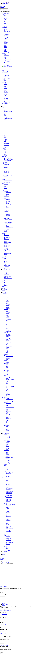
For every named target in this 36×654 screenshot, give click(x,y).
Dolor (4, 142)
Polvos (5, 64)
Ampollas (5, 16)
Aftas (4, 234)
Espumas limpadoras (7, 31)
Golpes (5, 187)
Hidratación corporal (8, 539)
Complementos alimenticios (9, 488)
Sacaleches (7, 442)
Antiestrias (5, 43)
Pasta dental (5, 238)
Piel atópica (5, 49)
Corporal (3, 40)
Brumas (5, 19)
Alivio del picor (8, 536)
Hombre (5, 326)
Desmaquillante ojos (6, 30)
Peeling (7, 323)
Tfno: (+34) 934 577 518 (5, 2)
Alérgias (5, 154)
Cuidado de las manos (7, 263)
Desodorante (5, 230)
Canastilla (7, 452)
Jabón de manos (6, 243)
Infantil (5, 113)
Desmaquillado (6, 39)
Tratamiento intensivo (7, 102)
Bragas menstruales (6, 249)
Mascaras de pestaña (7, 61)
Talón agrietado (6, 244)
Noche (5, 23)
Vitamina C (5, 151)
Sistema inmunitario (6, 425)
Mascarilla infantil (8, 500)
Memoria (5, 147)
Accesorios (5, 54)
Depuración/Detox (8, 411)
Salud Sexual (7, 511)
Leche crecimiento (8, 438)
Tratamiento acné (6, 52)
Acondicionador (6, 191)
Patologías (3, 135)
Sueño (6, 422)
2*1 (4, 552)
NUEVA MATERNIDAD (5, 433)
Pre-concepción (8, 462)
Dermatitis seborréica (5, 103)
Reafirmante (5, 51)
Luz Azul (5, 115)
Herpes (5, 146)
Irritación (7, 303)
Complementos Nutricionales (8, 111)
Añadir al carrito (3, 596)
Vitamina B (5, 150)
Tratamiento (5, 81)
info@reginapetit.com (3, 633)
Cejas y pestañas (6, 294)
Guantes (5, 264)
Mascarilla (5, 22)
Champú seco (6, 211)
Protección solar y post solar (8, 219)
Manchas (5, 177)
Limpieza (5, 80)
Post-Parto (3, 179)
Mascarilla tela (6, 267)
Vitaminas (3, 148)
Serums (5, 86)
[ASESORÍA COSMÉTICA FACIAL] (7, 66)
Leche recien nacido (6, 174)
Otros (4, 268)
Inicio (3, 291)
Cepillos (7, 443)
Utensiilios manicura (7, 245)
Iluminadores (7, 347)
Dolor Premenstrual (6, 143)
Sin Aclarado (7, 195)
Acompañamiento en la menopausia (9, 248)
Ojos (4, 62)
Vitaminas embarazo (8, 463)
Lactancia (5, 464)
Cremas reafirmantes (8, 473)
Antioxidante (5, 18)
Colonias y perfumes (5, 72)
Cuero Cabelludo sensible (9, 205)
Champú (5, 198)
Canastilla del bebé (4, 163)
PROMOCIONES (4, 551)
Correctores (5, 38)
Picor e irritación (8, 209)
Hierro (5, 149)
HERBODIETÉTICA (5, 397)
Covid (5, 258)
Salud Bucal (3, 281)
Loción (7, 449)
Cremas (5, 83)
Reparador (7, 194)
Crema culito (7, 446)
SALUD (3, 477)
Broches (7, 451)
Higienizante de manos (7, 265)
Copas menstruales (6, 251)
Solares (3, 107)
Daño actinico (6, 112)
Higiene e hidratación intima (8, 278)
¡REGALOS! (4, 292)
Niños (3, 183)
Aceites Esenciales (6, 157)
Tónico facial (6, 35)
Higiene (5, 76)
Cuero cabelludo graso (9, 204)
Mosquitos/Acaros (8, 418)
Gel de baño (7, 448)
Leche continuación (6, 172)
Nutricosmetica (6, 92)
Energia (5, 144)
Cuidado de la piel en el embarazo (7, 175)
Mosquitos (5, 188)
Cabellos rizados (8, 201)
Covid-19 (5, 496)
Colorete (5, 57)
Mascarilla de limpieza (7, 34)
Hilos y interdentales (7, 237)
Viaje (4, 262)
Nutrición (7, 216)
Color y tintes (7, 272)
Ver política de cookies (9, 650)
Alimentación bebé (4, 170)
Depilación (5, 45)
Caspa (6, 202)
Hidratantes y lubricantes (7, 253)
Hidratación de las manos (7, 242)
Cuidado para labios (5, 71)
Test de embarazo (6, 256)
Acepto (2, 652)
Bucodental (3, 233)
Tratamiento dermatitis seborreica (8, 222)
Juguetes (5, 168)
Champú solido (8, 203)
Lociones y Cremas (6, 232)
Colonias (7, 445)
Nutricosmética (6, 354)
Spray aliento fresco (6, 239)
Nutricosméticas (6, 48)
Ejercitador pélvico (6, 252)
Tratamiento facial (6, 77)
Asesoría (5, 197)
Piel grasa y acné (8, 351)
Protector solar (6, 85)
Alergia (5, 137)
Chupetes (5, 166)
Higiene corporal (6, 277)
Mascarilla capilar (8, 489)
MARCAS (3, 554)
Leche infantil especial (7, 173)
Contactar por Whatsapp (5, 3)
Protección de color (8, 193)
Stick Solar (7, 388)
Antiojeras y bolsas (6, 37)
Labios (5, 114)
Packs (4, 553)
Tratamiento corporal (8, 330)
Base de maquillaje (6, 55)
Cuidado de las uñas (6, 240)
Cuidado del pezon (6, 181)
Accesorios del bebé (6, 434)
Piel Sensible (5, 117)
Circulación (5, 139)
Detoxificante (7, 206)
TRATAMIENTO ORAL (7, 160)
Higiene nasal (6, 167)
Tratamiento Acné (4, 94)
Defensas (5, 141)
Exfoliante (5, 46)
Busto (6, 299)
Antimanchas (6, 17)
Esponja (7, 447)
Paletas (5, 63)
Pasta (4, 284)
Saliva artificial (6, 285)
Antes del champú (6, 196)
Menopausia (7, 417)
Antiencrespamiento (8, 192)
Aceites (5, 15)
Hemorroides (7, 415)
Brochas (7, 343)
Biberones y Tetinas (6, 164)
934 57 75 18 (2, 631)
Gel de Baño (7, 524)
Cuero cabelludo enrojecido (9, 227)
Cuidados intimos (6, 229)
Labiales (5, 60)
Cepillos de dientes (6, 235)
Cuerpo (5, 95)
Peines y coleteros (6, 218)
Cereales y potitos (6, 171)
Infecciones (5, 155)
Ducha (5, 186)
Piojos (5, 260)
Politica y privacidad (5, 620)
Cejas (4, 56)
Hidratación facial (6, 275)
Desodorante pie (6, 241)
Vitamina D (5, 152)
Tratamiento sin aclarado (7, 223)
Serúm (5, 25)
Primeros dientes (8, 455)
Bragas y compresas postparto (8, 180)
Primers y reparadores (7, 65)
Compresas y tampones (7, 250)
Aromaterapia (4, 156)
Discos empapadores (7, 182)
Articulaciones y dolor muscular (10, 407)
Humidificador (8, 441)
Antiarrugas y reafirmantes (7, 36)
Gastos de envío (4, 614)
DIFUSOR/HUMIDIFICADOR (8, 159)
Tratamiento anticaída (9, 492)
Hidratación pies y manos (7, 276)
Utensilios (5, 26)
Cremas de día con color (7, 59)
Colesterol (5, 140)
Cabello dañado (8, 199)
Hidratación (5, 21)
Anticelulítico (6, 42)
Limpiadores (5, 84)
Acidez (5, 136)
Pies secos (7, 529)
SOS (4, 101)
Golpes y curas (8, 479)
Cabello (5, 110)
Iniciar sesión (4, 624)
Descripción (3, 603)
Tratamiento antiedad (7, 221)
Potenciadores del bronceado (8, 118)
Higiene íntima (6, 254)
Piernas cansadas (6, 178)
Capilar (3, 190)
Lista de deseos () (2, 6)
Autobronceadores (6, 109)
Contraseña (1, 641)
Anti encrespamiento (8, 213)
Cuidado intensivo (6, 274)
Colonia (5, 74)
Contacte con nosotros (5, 615)
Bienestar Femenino (6, 138)
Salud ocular (5, 261)
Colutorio (5, 236)
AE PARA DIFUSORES (7, 158)
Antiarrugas (7, 316)
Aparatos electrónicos (7, 440)
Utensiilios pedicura (6, 246)
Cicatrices (5, 44)
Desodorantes (7, 507)
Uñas (4, 280)
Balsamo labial (6, 184)
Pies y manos (6, 525)
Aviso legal (3, 619)
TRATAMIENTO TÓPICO (9, 401)
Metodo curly (6, 217)
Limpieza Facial (4, 27)
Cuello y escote (4, 70)
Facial (3, 14)
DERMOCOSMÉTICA (5, 293)
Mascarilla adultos (6, 266)
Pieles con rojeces (4, 82)
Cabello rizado (8, 215)
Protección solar (6, 279)
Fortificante (7, 207)
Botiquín (3, 257)
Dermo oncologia (4, 270)
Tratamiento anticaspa (7, 220)
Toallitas (5, 169)
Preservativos (7, 510)
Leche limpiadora (6, 33)
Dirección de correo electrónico (4, 639)
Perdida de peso (6, 424)
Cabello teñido (8, 200)
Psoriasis (5, 50)
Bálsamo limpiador (6, 29)
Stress (6, 421)
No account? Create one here (4, 645)
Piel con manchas (4, 87)
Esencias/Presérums (8, 319)
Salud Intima (5, 503)
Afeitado (5, 73)
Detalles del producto (5, 604)
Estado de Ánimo (6, 145)
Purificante (7, 210)
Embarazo (5, 461)
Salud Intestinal (8, 420)
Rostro (5, 119)
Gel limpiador (6, 32)
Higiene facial (7, 543)
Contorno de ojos (6, 75)
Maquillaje (3, 53)
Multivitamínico (8, 429)
